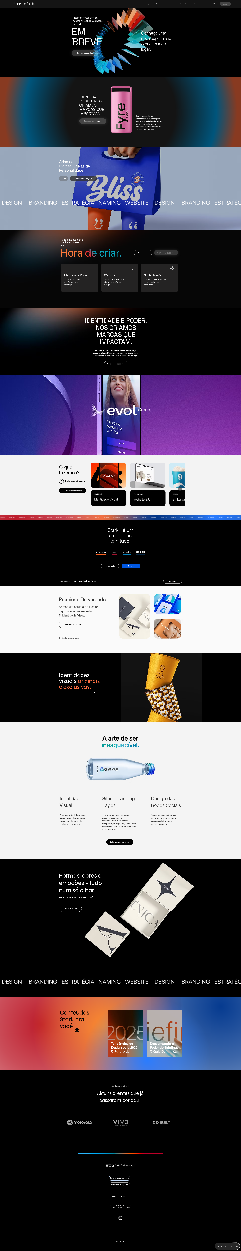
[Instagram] (120, 1217)
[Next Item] (180, 489)
